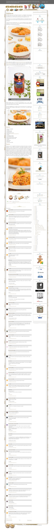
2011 (35, 246)
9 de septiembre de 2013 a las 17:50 (12, 370)
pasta (21, 202)
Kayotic (18, 22)
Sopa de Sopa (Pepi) (11, 449)
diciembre (36, 220)
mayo (36, 239)
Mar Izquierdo (10, 464)
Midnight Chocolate (11, 313)
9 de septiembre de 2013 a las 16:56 (12, 365)
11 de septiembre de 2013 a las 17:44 (12, 509)
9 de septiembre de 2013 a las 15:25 (12, 343)
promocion (27, 202)
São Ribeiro (10, 416)
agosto (36, 235)
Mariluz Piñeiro (10, 367)
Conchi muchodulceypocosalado (12, 411)
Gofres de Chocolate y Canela (38, 225)
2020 (35, 211)
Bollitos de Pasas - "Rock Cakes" (39, 226)
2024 (35, 206)
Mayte (9, 404)
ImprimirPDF (10, 201)
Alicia (9, 253)
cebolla (15, 202)
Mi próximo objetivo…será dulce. (13, 423)
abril (35, 240)
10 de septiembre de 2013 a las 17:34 (12, 469)
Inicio (7, 6)
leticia (9, 471)
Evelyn (9, 345)
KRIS (9, 268)
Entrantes (11, 7)
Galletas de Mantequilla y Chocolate (39, 227)
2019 (35, 212)
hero (19, 202)
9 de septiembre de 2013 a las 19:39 (12, 402)
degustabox (17, 202)
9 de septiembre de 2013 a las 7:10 (12, 212)
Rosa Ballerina (10, 286)
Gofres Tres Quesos (37, 234)
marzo (36, 241)
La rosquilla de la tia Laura (12, 511)
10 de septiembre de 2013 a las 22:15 (12, 486)
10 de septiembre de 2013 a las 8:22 (12, 447)
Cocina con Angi (11, 321)
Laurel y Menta (10, 214)
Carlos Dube (10, 209)
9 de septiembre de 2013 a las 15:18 (12, 338)
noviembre (36, 221)
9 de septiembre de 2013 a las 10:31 (12, 266)
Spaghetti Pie (9, 13)
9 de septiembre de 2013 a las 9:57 (12, 251)
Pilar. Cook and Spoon (11, 350)
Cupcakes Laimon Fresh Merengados (39, 228)
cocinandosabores (11, 372)
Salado (20, 6)
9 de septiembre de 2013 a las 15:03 (12, 332)
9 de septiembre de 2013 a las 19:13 (12, 387)
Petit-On (12, 18)
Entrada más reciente (9, 520)
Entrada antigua (29, 520)
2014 (35, 218)
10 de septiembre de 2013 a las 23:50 (12, 492)
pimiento (25, 202)
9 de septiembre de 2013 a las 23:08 (12, 421)
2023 (35, 207)
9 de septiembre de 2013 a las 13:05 (12, 300)
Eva (9, 488)
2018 (35, 213)
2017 (35, 214)
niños (20, 202)
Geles (9, 355)
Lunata (9, 340)
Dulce (16, 6)
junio (35, 238)
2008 (35, 250)
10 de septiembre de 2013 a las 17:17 (12, 462)
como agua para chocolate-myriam (13, 274)
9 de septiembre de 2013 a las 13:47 (12, 319)
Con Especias (10, 394)
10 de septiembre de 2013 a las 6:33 (12, 431)
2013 (35, 219)
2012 (35, 245)
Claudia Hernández (11, 302)
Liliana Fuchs (10, 457)
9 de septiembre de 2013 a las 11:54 (12, 284)
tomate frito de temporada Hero (14, 133)
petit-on (23, 202)
